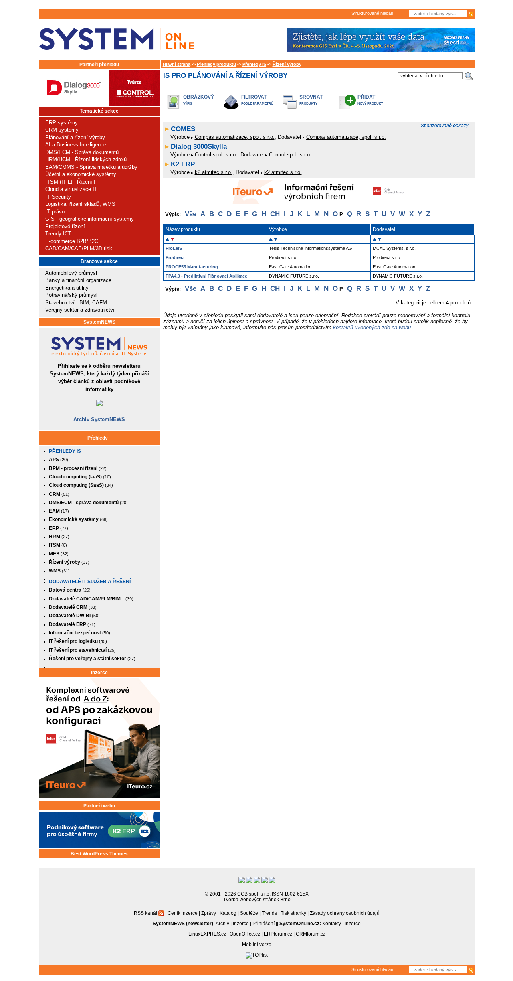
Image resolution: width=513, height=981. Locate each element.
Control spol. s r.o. (216, 155)
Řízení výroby (287, 64)
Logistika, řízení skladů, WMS (80, 204)
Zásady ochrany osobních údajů (345, 913)
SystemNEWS (99, 322)
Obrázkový (198, 96)
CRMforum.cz (310, 934)
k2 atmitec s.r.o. (213, 172)
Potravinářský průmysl (71, 295)
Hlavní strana (176, 64)
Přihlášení (263, 923)
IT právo (55, 212)
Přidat (366, 96)
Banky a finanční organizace (78, 280)
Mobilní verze (256, 944)
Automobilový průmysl (71, 273)
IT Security (58, 197)
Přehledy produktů (216, 64)
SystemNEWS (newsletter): (184, 923)
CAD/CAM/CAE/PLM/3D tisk (78, 248)
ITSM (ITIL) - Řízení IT (72, 182)
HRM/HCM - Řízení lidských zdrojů (86, 159)
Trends (269, 913)
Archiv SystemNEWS (99, 419)
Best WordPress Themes (99, 854)
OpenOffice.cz (245, 934)
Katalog (228, 913)
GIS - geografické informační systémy (89, 219)
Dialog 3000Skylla (199, 146)
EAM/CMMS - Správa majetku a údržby (91, 167)
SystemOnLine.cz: (300, 923)
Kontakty (331, 923)
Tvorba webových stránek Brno (257, 899)
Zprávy (208, 913)
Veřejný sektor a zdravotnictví (80, 310)
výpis (187, 103)
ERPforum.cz (278, 934)
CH (275, 214)
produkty (308, 103)
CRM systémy (62, 130)
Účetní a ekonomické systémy (80, 174)
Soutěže (249, 913)
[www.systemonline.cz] (116, 39)
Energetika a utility (67, 288)
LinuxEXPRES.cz (207, 934)
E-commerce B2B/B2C (71, 241)
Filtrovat (254, 96)
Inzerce (99, 672)
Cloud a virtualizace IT (71, 189)
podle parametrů (257, 103)
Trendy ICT (58, 234)
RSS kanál (145, 913)
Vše (190, 214)
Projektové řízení (65, 226)
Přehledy (97, 438)
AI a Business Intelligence (75, 145)
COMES (183, 129)
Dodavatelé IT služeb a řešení (90, 581)
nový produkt (370, 103)
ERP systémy (61, 123)
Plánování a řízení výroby (75, 137)
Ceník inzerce (183, 913)
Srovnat (311, 96)
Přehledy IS (65, 451)
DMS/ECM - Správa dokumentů (82, 152)
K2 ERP (183, 164)
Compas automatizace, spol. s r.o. (235, 137)
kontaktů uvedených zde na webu (372, 327)
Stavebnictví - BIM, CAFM (76, 303)
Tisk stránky (293, 913)
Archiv (222, 923)
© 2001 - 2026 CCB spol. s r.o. (238, 894)
